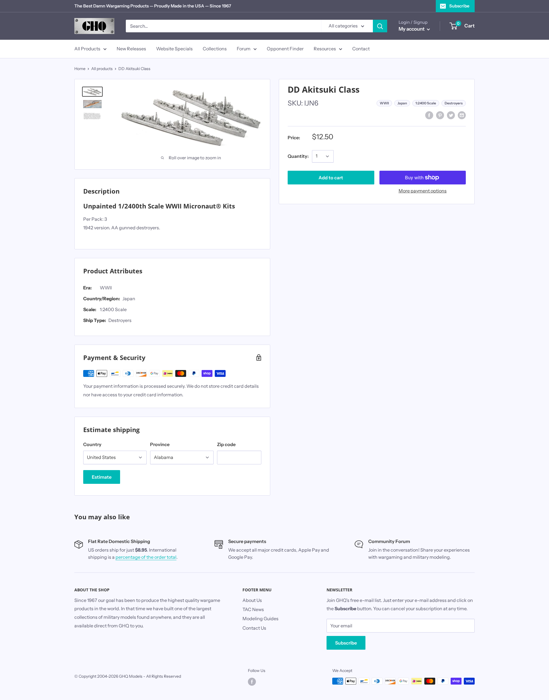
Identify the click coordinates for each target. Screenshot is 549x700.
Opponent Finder (285, 48)
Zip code (226, 444)
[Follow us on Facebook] (252, 682)
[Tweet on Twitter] (451, 115)
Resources (325, 48)
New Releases (131, 48)
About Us (252, 600)
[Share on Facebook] (429, 115)
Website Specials (174, 48)
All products (102, 68)
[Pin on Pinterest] (440, 115)
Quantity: (298, 156)
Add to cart (331, 177)
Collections (215, 48)
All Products (87, 48)
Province (160, 444)
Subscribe (459, 6)
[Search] (380, 26)
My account (412, 29)
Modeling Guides (260, 618)
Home (79, 68)
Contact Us (254, 628)
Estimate (102, 477)
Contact (361, 48)
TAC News (253, 609)
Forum (243, 48)
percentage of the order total (146, 557)
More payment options (423, 191)
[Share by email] (462, 115)
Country (92, 444)
